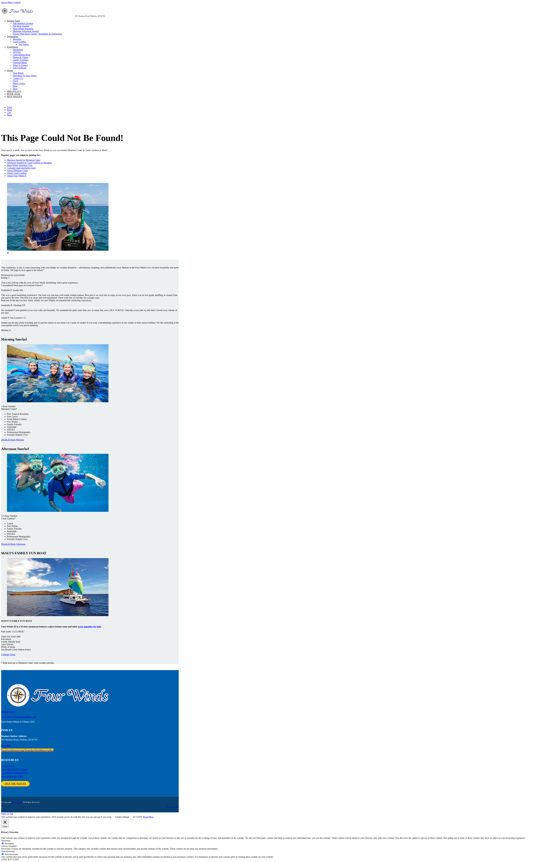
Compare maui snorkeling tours (21, 168)
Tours (9, 107)
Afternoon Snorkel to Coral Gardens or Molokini (29, 162)
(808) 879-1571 (8, 712)
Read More (148, 817)
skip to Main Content (10, 2)
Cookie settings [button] (122, 817)
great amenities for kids (89, 626)
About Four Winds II (16, 176)
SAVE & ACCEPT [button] (10, 859)
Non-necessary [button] (8, 851)
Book (9, 110)
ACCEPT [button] (137, 817)
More (9, 115)
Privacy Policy (173, 807)
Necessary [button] (6, 840)
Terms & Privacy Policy (12, 776)
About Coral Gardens (17, 173)
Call (9, 112)
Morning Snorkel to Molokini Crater (23, 160)
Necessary (9, 843)
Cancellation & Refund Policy (15, 773)
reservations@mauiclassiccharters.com (18, 717)
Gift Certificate (8, 766)
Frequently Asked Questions (14, 769)
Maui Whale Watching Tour (19, 165)
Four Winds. (17, 802)
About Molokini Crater (17, 170)
